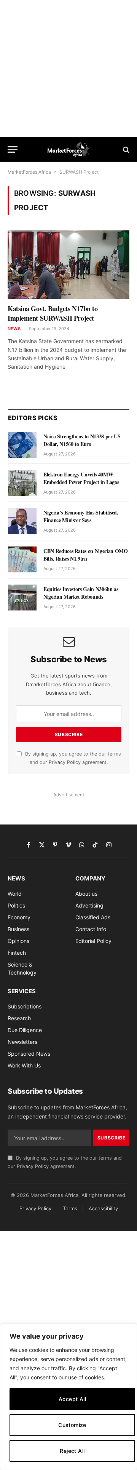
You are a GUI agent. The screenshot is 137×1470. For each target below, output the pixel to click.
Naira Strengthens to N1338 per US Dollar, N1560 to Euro (81, 440)
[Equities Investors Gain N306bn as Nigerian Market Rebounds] (22, 597)
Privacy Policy (65, 762)
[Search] (125, 149)
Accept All (72, 1399)
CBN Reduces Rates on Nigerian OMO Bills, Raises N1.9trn (85, 554)
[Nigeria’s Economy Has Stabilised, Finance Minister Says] (22, 521)
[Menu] (13, 149)
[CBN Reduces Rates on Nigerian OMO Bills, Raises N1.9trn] (22, 559)
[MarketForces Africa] (68, 149)
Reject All (72, 1451)
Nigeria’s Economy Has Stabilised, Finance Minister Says (80, 516)
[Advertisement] (68, 68)
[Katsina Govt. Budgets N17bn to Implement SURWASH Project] (68, 264)
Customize (72, 1425)
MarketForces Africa (29, 172)
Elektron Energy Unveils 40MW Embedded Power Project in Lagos (81, 478)
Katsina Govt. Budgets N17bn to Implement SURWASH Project (53, 313)
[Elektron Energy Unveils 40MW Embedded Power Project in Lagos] (22, 483)
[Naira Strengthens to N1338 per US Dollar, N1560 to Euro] (22, 445)
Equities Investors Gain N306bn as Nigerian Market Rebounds (80, 593)
